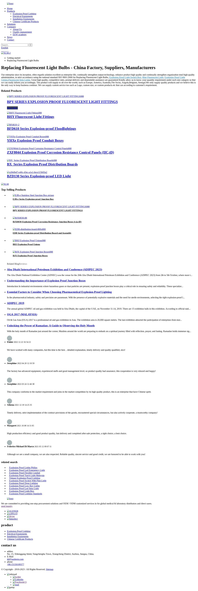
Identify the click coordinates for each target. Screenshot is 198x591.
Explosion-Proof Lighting (24, 13)
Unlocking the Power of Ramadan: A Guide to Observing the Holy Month (51, 325)
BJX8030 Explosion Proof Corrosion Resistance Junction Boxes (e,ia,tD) (47, 222)
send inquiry (6, 506)
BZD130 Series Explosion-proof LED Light (39, 176)
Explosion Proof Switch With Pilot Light (27, 480)
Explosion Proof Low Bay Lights (24, 486)
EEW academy (20, 34)
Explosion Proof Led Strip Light (24, 488)
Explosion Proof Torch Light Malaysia (26, 475)
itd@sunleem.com (15, 559)
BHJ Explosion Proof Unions (26, 244)
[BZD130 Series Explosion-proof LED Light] (27, 172)
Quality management (22, 32)
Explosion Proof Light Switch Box (125, 77)
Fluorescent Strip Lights (19, 80)
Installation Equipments (23, 19)
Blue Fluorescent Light (152, 77)
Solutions (11, 24)
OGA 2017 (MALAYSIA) (22, 314)
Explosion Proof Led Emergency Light (27, 470)
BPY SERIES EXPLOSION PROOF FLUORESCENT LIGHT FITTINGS (62, 102)
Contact (10, 40)
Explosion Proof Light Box (21, 491)
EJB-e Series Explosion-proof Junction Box (33, 199)
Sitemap (49, 569)
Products (11, 11)
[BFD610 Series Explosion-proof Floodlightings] (13, 124)
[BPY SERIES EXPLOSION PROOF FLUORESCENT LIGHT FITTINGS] (45, 96)
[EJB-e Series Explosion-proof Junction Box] (33, 195)
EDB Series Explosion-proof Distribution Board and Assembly (42, 233)
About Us (17, 29)
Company (11, 27)
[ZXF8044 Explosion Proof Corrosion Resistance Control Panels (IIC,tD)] (39, 148)
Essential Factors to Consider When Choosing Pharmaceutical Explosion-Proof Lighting (59, 291)
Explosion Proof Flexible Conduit (24, 473)
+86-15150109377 (15, 564)
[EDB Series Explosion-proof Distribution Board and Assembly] (29, 229)
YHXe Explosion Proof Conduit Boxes (35, 140)
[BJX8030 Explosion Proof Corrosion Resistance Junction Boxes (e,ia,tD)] (20, 218)
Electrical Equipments (23, 16)
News (9, 37)
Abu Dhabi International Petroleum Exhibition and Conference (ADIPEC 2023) (54, 269)
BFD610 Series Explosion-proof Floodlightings (41, 128)
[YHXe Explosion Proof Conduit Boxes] (28, 136)
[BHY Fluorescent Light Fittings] (24, 113)
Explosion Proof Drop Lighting (23, 483)
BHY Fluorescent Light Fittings (30, 117)
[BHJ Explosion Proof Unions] (29, 240)
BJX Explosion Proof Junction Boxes (30, 255)
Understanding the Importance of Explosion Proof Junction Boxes (46, 280)
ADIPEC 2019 (15, 303)
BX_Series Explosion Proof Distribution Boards (42, 164)
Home (10, 8)
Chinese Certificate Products (26, 21)
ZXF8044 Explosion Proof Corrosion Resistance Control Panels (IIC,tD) (60, 152)
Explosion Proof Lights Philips (23, 467)
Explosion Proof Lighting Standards (25, 493)
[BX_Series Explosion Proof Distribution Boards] (32, 160)
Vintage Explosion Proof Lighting (24, 478)
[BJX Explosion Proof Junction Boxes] (33, 252)
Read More (12, 108)
